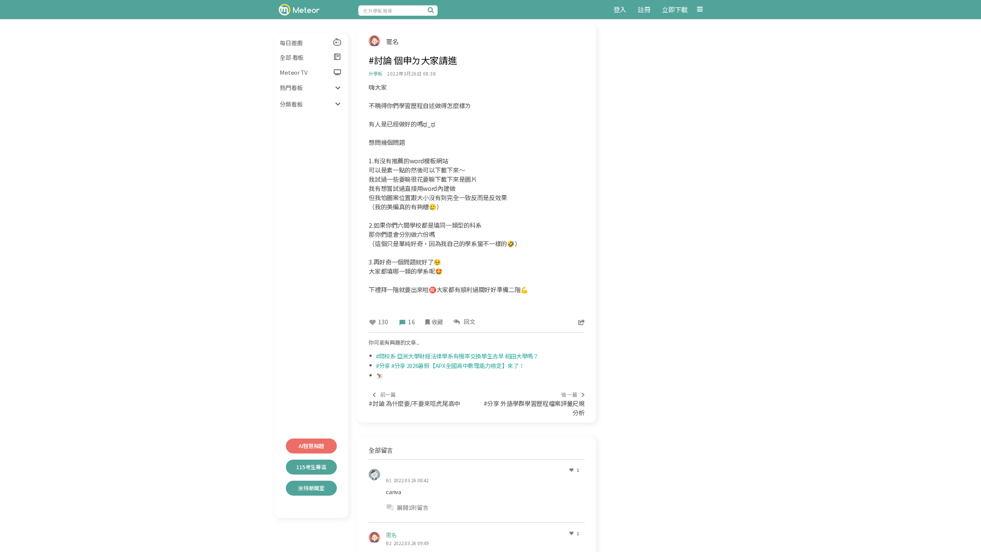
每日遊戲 (291, 43)
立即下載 (674, 9)
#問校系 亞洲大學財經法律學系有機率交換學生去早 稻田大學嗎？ (457, 356)
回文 (468, 321)
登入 (620, 9)
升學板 (375, 73)
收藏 (437, 322)
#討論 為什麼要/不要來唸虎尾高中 (414, 399)
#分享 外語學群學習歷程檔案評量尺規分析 (534, 404)
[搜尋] (432, 10)
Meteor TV (293, 72)
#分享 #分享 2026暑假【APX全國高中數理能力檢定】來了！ (450, 365)
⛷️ (379, 375)
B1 (389, 480)
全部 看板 (291, 57)
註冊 (644, 9)
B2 (389, 543)
